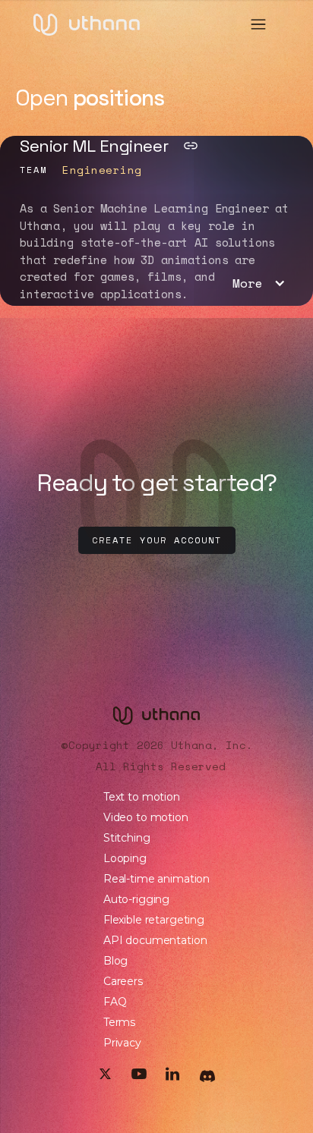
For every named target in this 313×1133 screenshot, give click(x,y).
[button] (258, 24)
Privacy (122, 1043)
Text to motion (141, 797)
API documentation (155, 940)
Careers (123, 981)
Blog (115, 961)
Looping (125, 858)
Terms (119, 1022)
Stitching (126, 838)
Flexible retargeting (153, 920)
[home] (86, 24)
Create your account (157, 539)
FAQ (115, 1002)
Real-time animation (156, 879)
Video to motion (145, 817)
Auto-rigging (136, 899)
